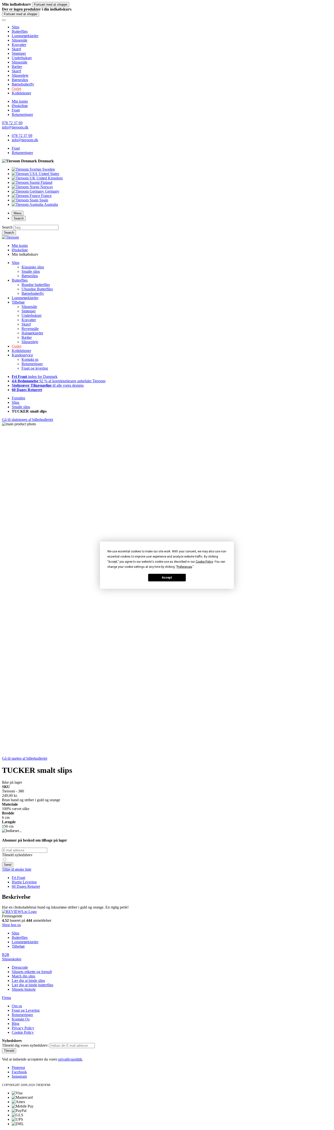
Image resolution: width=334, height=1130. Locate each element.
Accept (167, 577)
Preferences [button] (184, 566)
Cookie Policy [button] (204, 561)
